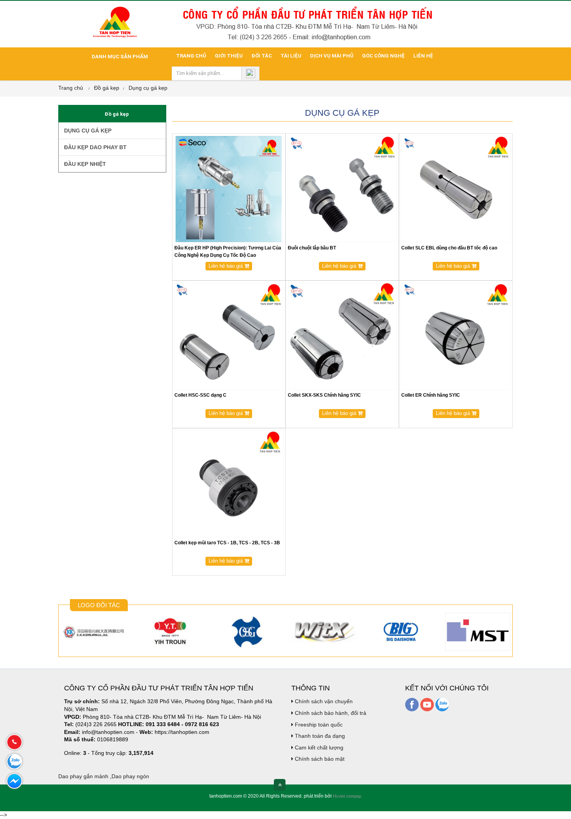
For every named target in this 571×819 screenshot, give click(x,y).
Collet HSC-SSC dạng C (200, 395)
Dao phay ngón (130, 776)
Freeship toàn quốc (318, 724)
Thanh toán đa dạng (319, 736)
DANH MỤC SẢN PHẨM (119, 56)
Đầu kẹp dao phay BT (95, 147)
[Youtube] (427, 704)
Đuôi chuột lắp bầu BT (312, 248)
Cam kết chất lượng (318, 747)
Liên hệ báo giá (226, 266)
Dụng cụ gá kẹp (148, 88)
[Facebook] (412, 704)
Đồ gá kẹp (106, 88)
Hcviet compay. (347, 796)
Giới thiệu (229, 56)
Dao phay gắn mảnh (83, 776)
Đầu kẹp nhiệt (84, 164)
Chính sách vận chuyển (323, 701)
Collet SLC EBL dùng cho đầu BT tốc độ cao (449, 248)
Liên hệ (423, 56)
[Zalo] (442, 704)
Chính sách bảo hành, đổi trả (329, 713)
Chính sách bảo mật (319, 759)
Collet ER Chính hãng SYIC (430, 395)
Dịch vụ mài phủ (331, 56)
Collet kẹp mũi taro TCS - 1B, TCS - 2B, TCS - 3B (227, 542)
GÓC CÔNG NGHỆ (383, 56)
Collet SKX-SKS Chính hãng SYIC (324, 395)
